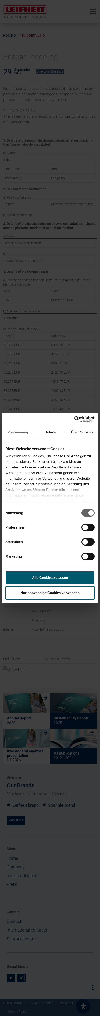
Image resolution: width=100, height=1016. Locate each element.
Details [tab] (50, 432)
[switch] (88, 527)
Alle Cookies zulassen (50, 578)
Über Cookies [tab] (82, 432)
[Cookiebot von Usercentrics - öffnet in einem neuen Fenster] (74, 419)
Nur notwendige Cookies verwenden (50, 593)
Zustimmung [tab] (18, 432)
